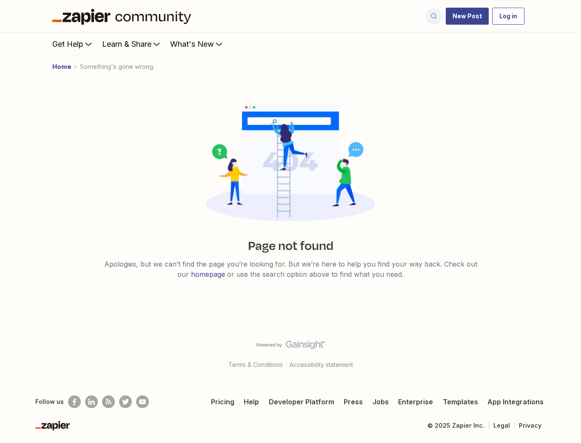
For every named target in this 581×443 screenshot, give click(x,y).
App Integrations (515, 402)
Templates (460, 402)
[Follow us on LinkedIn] (91, 401)
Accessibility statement (321, 364)
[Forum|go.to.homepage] (123, 16)
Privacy (530, 425)
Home (61, 66)
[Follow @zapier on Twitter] (125, 401)
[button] (467, 16)
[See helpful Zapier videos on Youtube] (142, 401)
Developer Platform (301, 402)
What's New (192, 44)
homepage (208, 274)
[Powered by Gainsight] (290, 347)
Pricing (222, 402)
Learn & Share (126, 44)
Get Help (67, 44)
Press (353, 402)
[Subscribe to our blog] (108, 401)
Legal (501, 425)
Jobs (381, 402)
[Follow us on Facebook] (74, 401)
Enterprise (415, 402)
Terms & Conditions (255, 364)
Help (251, 402)
